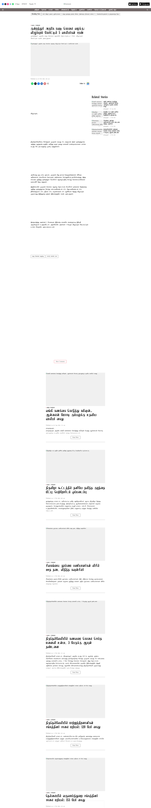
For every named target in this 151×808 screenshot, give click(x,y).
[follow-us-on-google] (88, 84)
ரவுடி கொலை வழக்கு (38, 256)
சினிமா (57, 10)
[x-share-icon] (35, 84)
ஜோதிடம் (74, 10)
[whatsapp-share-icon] (32, 84)
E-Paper (17, 4)
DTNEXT (24, 4)
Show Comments (60, 361)
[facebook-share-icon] (38, 84)
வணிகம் (89, 10)
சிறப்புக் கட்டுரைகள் (100, 10)
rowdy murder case (52, 256)
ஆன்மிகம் (82, 10)
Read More (75, 437)
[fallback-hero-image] (97, 104)
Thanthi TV (32, 4)
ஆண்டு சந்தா (112, 10)
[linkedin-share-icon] (41, 84)
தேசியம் (44, 10)
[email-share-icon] (45, 84)
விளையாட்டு (65, 10)
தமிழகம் (37, 10)
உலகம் (51, 10)
